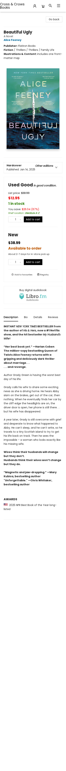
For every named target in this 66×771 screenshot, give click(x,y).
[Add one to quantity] (20, 219)
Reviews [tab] (53, 317)
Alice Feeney (12, 40)
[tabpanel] (33, 422)
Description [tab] (11, 317)
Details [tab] (38, 317)
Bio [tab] (26, 317)
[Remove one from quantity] (10, 219)
